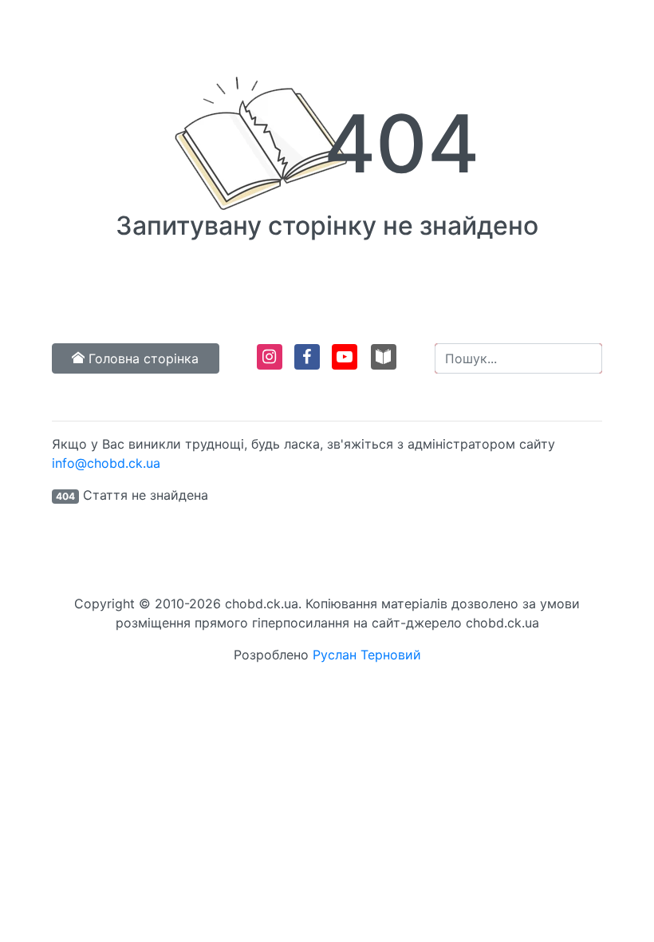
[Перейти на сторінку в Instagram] (268, 364)
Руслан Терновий (367, 655)
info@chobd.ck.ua (106, 463)
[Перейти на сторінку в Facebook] (306, 364)
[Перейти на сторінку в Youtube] (343, 364)
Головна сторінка (142, 358)
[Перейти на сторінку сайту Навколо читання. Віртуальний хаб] (383, 364)
